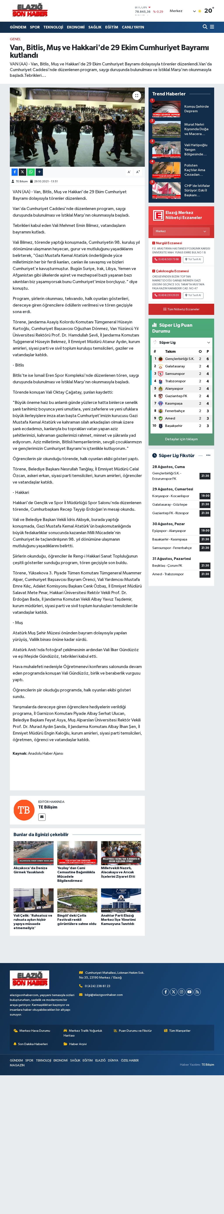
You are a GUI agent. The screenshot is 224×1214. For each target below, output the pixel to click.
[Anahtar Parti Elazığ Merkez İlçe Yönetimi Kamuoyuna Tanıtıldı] (121, 900)
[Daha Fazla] (39, 172)
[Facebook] (165, 992)
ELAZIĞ (100, 1060)
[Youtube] (189, 992)
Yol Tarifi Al (194, 259)
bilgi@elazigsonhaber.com (104, 994)
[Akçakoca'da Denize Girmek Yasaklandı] (34, 853)
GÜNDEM (18, 27)
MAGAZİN (17, 1065)
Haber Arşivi (78, 1044)
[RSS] (197, 992)
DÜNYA (113, 1060)
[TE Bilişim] (24, 810)
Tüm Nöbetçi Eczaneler (183, 309)
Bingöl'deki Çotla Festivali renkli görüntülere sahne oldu (76, 920)
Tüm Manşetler (180, 1030)
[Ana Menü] (211, 27)
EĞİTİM (111, 27)
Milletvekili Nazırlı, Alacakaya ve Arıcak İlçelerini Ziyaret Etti (118, 872)
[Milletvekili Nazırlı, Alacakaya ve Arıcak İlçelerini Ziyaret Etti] (121, 853)
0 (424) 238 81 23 (97, 986)
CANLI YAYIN (133, 27)
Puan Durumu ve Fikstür (135, 1030)
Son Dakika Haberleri (33, 1044)
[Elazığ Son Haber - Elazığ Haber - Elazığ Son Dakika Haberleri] (29, 11)
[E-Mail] (42, 817)
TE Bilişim (22, 181)
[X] (173, 992)
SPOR (35, 27)
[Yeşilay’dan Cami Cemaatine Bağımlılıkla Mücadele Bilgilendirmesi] (77, 853)
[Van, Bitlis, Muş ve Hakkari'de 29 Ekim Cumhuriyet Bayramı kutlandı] (77, 127)
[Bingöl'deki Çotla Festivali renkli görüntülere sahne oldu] (77, 900)
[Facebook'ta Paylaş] (15, 172)
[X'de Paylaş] (22, 172)
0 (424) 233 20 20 (168, 295)
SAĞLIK (95, 27)
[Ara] (205, 27)
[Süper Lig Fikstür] (208, 456)
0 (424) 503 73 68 (168, 259)
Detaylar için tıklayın (181, 439)
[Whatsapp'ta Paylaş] (31, 172)
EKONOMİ (76, 27)
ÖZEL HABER (130, 1060)
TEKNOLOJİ (53, 27)
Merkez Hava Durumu (34, 1030)
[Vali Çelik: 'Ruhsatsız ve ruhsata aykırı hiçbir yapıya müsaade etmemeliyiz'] (34, 900)
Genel (15, 39)
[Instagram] (181, 992)
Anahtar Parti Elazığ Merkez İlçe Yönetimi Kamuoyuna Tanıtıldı (118, 920)
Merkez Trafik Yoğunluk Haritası (83, 1033)
